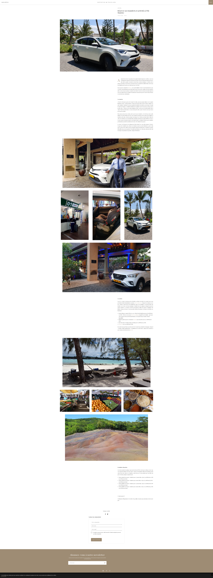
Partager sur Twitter (107, 514)
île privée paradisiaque (135, 314)
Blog (211, 2)
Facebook (109, 570)
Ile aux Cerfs (121, 324)
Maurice (125, 15)
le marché (135, 319)
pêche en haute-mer (138, 303)
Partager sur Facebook (105, 514)
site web (131, 330)
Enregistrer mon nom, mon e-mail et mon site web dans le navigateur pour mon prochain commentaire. (107, 533)
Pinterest (106, 570)
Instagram (103, 570)
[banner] (106, 2)
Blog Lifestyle (5, 2)
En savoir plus (3, 576)
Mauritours (130, 87)
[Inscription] (104, 563)
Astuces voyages (120, 15)
